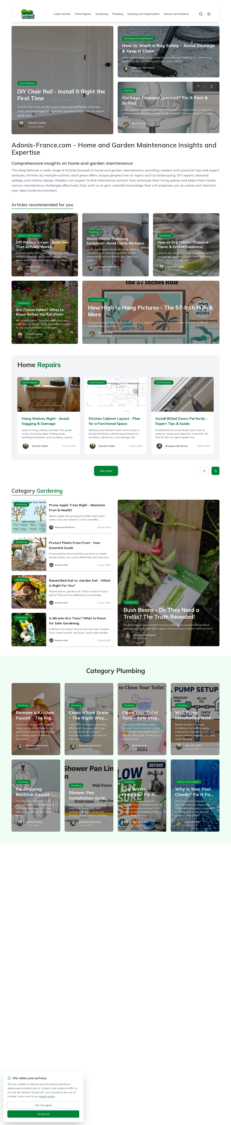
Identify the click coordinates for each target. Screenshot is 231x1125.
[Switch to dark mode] (209, 14)
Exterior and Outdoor (176, 14)
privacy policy (47, 1096)
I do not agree (43, 1105)
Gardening (102, 14)
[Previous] (204, 471)
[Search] (201, 14)
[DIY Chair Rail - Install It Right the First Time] (62, 80)
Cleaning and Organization (143, 14)
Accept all (43, 1114)
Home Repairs (83, 14)
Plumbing (117, 14)
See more (106, 471)
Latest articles (62, 14)
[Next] (215, 471)
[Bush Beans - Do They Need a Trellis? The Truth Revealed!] (168, 573)
